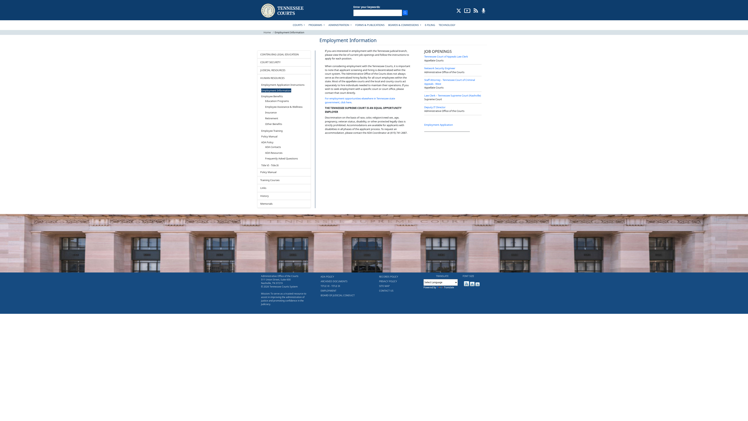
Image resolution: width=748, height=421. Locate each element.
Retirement (271, 118)
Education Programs (277, 101)
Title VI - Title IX (270, 165)
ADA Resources (273, 153)
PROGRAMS (316, 25)
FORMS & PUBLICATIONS (370, 25)
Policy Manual (269, 136)
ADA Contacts (273, 147)
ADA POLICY (327, 276)
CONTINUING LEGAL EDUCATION (279, 54)
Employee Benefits (272, 96)
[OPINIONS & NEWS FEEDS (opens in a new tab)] (475, 10)
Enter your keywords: (366, 7)
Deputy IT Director (434, 107)
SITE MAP (384, 286)
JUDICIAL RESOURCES (272, 70)
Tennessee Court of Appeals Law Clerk (446, 56)
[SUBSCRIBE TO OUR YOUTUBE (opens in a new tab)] (467, 10)
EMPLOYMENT (328, 290)
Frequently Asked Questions (281, 158)
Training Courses (270, 180)
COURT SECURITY (270, 62)
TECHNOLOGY (447, 25)
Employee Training (272, 131)
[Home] (282, 11)
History (264, 196)
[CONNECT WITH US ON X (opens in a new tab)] (458, 10)
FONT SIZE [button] (468, 276)
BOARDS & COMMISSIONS (403, 25)
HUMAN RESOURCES (272, 78)
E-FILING (430, 25)
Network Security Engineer (439, 68)
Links (263, 188)
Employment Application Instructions (282, 85)
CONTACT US (386, 290)
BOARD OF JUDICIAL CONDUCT (338, 295)
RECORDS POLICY (388, 276)
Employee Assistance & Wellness (284, 107)
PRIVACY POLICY (388, 281)
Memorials (266, 203)
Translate (449, 287)
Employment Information (276, 90)
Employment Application (438, 124)
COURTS (298, 25)
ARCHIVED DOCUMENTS (334, 281)
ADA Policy (267, 142)
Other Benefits (273, 124)
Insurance (271, 112)
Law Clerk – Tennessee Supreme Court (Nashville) (452, 95)
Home (267, 32)
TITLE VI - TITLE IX (330, 286)
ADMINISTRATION (339, 25)
